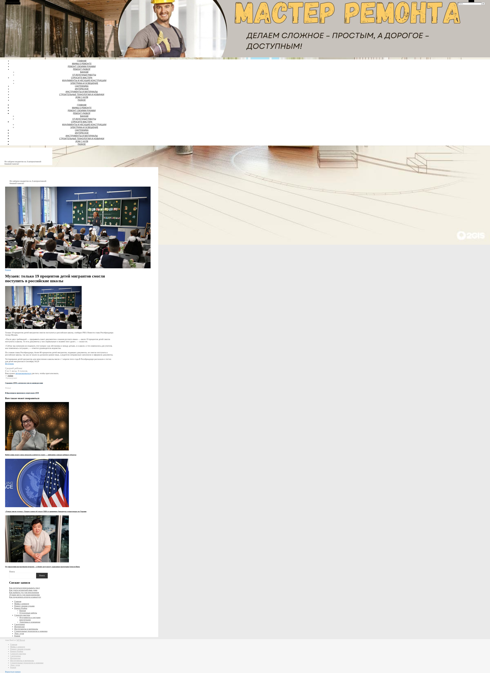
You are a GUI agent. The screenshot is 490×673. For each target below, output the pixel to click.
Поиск (12, 572)
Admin (10, 376)
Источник (9, 364)
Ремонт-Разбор (81, 69)
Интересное (82, 88)
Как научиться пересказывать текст (24, 588)
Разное (82, 100)
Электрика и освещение (84, 83)
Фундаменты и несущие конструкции (84, 80)
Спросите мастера (81, 77)
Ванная (84, 72)
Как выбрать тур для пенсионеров (24, 592)
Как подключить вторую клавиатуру (25, 597)
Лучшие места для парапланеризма (24, 595)
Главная (81, 60)
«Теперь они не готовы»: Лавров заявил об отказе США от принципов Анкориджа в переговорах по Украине (46, 511)
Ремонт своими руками (82, 66)
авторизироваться (23, 373)
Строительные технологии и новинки (81, 94)
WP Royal (20, 640)
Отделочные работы (84, 74)
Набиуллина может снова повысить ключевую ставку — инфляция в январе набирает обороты (40, 455)
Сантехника (81, 86)
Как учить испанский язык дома (23, 590)
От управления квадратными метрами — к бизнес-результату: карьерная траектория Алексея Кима (42, 567)
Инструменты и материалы (82, 91)
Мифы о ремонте (81, 63)
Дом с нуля (81, 97)
